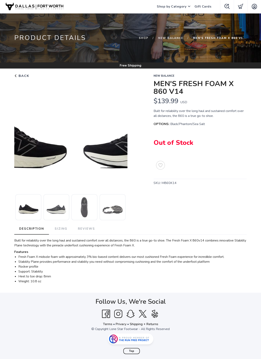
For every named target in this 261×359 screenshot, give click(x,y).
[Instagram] (118, 314)
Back (23, 76)
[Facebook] (106, 314)
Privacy (121, 324)
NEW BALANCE (170, 38)
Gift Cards (203, 6)
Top (131, 351)
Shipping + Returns (144, 324)
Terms (107, 324)
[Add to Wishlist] (160, 165)
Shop (143, 38)
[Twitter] (143, 314)
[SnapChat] (130, 314)
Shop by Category (171, 6)
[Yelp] (155, 314)
